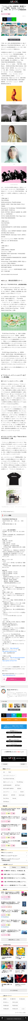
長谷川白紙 (21, 795)
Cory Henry (6, 798)
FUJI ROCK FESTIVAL (8, 778)
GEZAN (19, 788)
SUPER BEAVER (7, 785)
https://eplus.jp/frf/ (14, 648)
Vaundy (14, 798)
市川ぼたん (6, 1002)
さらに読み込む (14, 990)
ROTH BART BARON (8, 788)
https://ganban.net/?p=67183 (9, 660)
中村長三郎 (15, 1008)
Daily (5, 867)
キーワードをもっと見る (20, 1012)
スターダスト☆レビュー (9, 775)
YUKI (9, 772)
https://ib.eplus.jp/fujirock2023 (17, 657)
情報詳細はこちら (13, 679)
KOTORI (13, 795)
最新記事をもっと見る (14, 939)
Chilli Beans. (6, 801)
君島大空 (5, 795)
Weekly (14, 867)
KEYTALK (17, 785)
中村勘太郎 (6, 1008)
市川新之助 (22, 999)
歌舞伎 (4, 999)
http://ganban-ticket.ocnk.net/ (9, 651)
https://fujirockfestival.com (9, 675)
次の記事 (23, 764)
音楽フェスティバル (8, 782)
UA (4, 772)
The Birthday (20, 782)
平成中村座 (15, 1005)
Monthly (23, 867)
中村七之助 (15, 1002)
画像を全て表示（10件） (14, 39)
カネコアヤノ (6, 792)
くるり (23, 1008)
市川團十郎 (13, 999)
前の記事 (5, 764)
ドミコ (15, 792)
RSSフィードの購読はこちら (14, 719)
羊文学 (22, 792)
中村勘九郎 (6, 1005)
